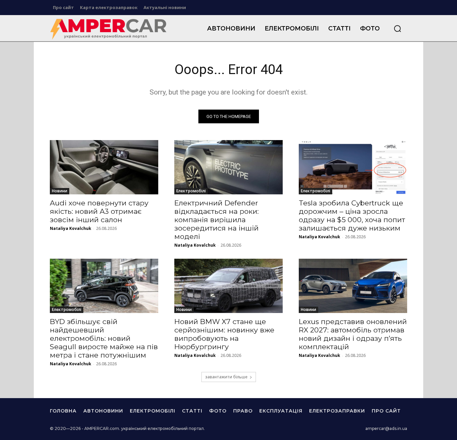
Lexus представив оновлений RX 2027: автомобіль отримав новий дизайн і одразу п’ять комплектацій (353, 334)
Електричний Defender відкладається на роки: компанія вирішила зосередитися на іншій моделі (216, 220)
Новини (59, 191)
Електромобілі (191, 191)
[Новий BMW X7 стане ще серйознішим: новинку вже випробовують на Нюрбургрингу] (228, 286)
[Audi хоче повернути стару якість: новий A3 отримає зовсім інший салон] (104, 167)
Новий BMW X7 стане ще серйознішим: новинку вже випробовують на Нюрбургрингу (224, 334)
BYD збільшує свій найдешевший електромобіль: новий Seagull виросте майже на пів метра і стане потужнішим (104, 338)
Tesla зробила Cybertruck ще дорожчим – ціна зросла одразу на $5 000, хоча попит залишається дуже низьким (352, 215)
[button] (397, 28)
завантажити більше (226, 377)
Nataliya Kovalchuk (70, 228)
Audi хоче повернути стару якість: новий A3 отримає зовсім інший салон (99, 211)
